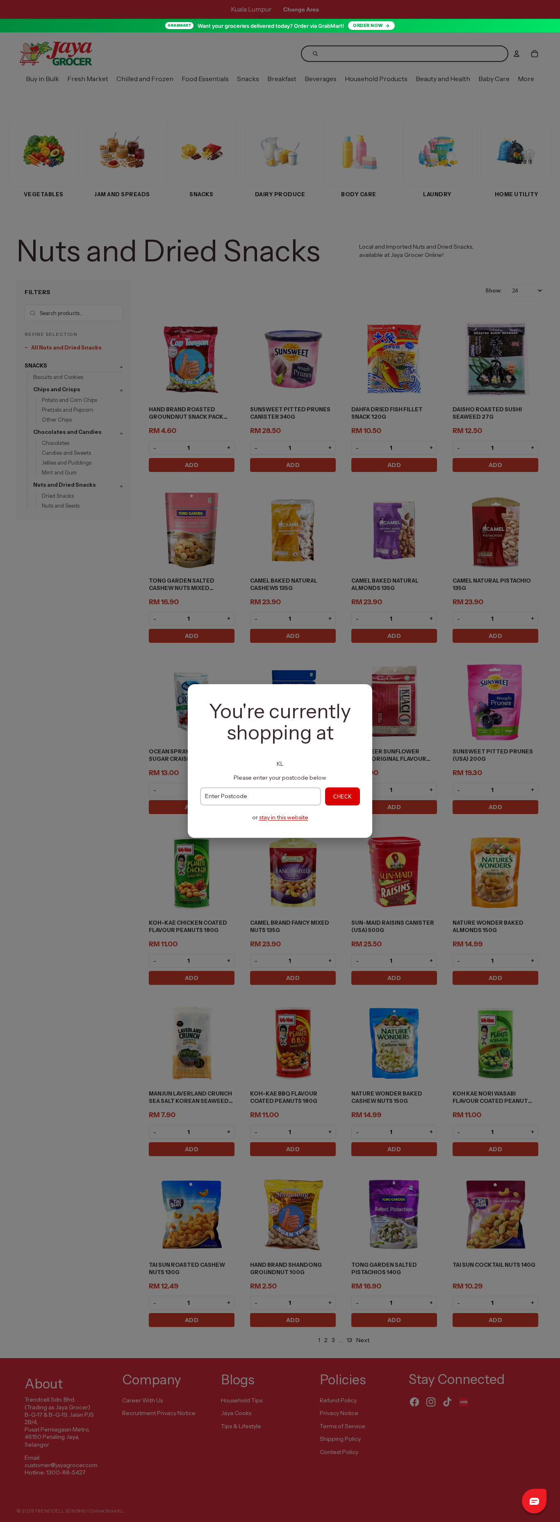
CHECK (342, 797)
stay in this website (283, 817)
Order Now (368, 25)
